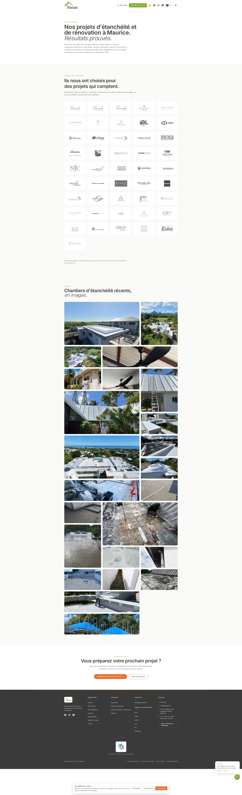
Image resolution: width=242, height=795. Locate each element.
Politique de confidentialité (147, 761)
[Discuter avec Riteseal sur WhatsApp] (149, 5)
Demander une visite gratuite (109, 676)
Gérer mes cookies (172, 761)
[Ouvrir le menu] (176, 5)
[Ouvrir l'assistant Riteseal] (237, 777)
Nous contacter (138, 676)
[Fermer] (238, 763)
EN (170, 5)
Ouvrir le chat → (223, 770)
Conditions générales (132, 761)
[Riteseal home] (71, 5)
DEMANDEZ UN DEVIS (138, 5)
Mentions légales (160, 761)
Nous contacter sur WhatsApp (167, 724)
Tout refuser (136, 788)
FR (167, 5)
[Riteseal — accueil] (68, 700)
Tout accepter (161, 788)
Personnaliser (148, 788)
